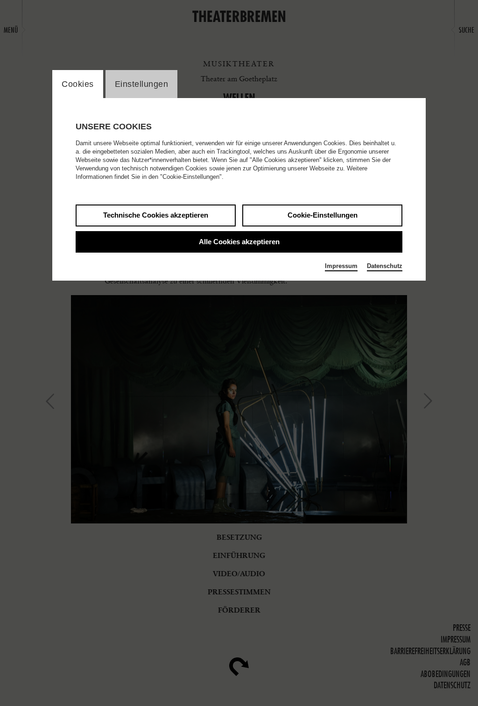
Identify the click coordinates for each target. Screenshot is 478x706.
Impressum (341, 265)
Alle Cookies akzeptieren (239, 242)
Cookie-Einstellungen (323, 215)
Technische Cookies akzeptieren (155, 215)
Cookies (78, 84)
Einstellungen (142, 84)
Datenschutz (384, 265)
